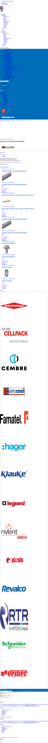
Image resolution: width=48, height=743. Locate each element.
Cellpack (5, 35)
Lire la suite (3, 191)
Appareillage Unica (8, 53)
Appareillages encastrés (7, 51)
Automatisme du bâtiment (7, 54)
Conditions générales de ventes (6, 709)
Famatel (5, 27)
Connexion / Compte (5, 4)
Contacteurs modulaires (9, 60)
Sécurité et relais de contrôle (8, 77)
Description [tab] (3, 155)
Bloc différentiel (8, 59)
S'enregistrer (4, 88)
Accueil (1, 120)
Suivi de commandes (5, 3)
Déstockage (3, 79)
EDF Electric (3, 717)
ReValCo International (7, 21)
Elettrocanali (5, 23)
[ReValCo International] (14, 602)
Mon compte (4, 713)
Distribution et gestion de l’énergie (7, 56)
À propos (3, 30)
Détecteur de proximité (9, 74)
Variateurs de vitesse (7, 78)
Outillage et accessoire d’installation (7, 64)
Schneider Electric (6, 16)
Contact (3, 29)
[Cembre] (14, 376)
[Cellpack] (14, 347)
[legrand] (14, 517)
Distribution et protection (7, 58)
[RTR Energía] (14, 630)
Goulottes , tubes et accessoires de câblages (10, 76)
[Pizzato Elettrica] (14, 574)
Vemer (5, 25)
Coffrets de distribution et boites (8, 57)
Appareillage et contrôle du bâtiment (7, 50)
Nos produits (4, 2)
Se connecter (4, 85)
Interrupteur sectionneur (9, 62)
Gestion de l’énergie (7, 63)
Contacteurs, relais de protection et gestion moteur (11, 70)
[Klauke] (14, 489)
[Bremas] (14, 319)
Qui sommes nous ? (5, 711)
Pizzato (5, 36)
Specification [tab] (4, 156)
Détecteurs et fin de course (8, 73)
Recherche (12, 117)
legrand (5, 24)
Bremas (5, 26)
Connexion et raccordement (8, 67)
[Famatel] (14, 432)
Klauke (5, 18)
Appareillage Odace (9, 52)
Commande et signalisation (8, 66)
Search (3, 116)
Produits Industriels (5, 65)
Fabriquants (3, 15)
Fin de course (8, 75)
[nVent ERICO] (14, 545)
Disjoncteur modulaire (9, 61)
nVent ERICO (6, 41)
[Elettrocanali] (14, 404)
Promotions (3, 28)
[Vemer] (14, 687)
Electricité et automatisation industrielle (7, 1)
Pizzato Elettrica (3, 705)
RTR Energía (6, 22)
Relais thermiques (8, 72)
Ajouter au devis (2, 154)
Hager (5, 17)
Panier (3, 714)
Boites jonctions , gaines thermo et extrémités (12, 68)
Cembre (5, 20)
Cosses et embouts (8, 69)
